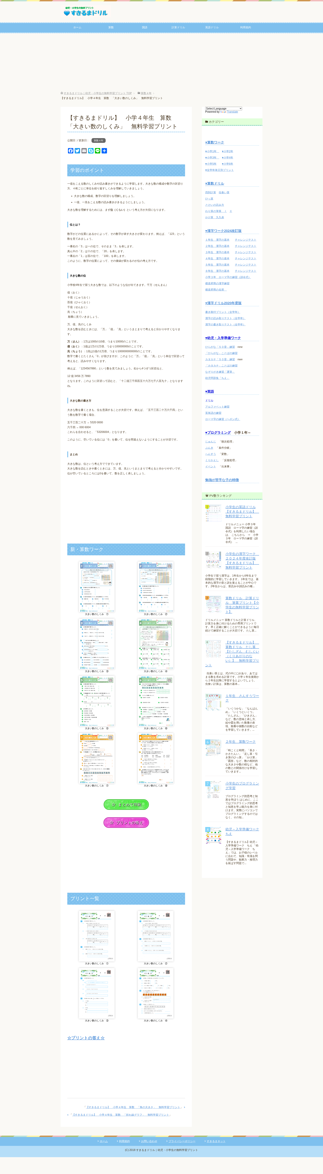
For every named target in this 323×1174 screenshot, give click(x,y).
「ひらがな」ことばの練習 (221, 353)
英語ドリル (212, 27)
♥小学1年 (212, 151)
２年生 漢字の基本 (217, 246)
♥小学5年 (211, 163)
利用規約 (245, 27)
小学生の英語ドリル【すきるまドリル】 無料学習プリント (242, 511)
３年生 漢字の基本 (217, 252)
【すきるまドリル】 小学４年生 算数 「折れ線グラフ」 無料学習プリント (120, 1114)
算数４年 (98, 140)
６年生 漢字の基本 (217, 270)
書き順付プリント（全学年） (222, 312)
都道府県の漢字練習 (217, 283)
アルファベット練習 (217, 406)
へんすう (210, 454)
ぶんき (209, 447)
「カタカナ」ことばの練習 (221, 365)
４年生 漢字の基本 (217, 258)
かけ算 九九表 (214, 217)
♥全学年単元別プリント (219, 170)
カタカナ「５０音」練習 (220, 359)
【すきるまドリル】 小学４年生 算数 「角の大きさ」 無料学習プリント (133, 1107)
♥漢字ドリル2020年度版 (223, 303)
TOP (98, 93)
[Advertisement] (161, 62)
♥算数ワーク (214, 142)
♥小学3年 (212, 157)
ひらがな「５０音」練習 (220, 346)
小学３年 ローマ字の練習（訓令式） (228, 277)
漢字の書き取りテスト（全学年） (225, 324)
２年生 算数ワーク (240, 741)
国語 (144, 27)
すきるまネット (216, 1141)
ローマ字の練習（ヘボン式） (222, 419)
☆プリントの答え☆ (86, 1038)
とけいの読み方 (214, 204)
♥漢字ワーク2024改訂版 (223, 231)
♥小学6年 (227, 163)
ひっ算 (209, 198)
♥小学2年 (227, 151)
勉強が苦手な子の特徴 (222, 480)
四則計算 (210, 192)
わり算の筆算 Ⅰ (216, 211)
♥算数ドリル (214, 183)
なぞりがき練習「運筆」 (220, 371)
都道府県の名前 (216, 289)
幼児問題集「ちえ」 (217, 378)
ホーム (77, 27)
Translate (232, 111)
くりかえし (212, 460)
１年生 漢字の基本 (217, 239)
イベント (210, 466)
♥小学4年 (227, 157)
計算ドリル (178, 27)
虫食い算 (224, 192)
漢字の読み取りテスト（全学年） (225, 318)
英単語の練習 (213, 412)
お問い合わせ (149, 1141)
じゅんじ (210, 441)
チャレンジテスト (245, 239)
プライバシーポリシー (182, 1141)
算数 (111, 27)
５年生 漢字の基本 (217, 264)
